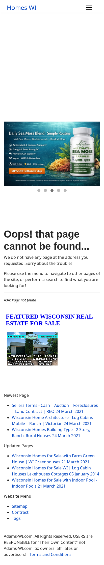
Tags (16, 518)
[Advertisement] (52, 67)
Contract (20, 512)
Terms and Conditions (50, 554)
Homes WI (21, 8)
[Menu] (89, 7)
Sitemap (20, 506)
